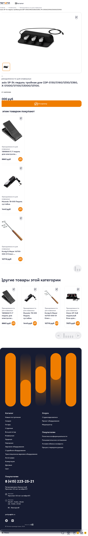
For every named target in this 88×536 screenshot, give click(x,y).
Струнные (9, 428)
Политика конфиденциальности (54, 436)
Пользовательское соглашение (54, 440)
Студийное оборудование (15, 450)
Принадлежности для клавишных (31, 7)
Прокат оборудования (50, 421)
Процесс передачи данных (52, 447)
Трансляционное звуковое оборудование (21, 454)
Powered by (27, 524)
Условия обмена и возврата (52, 444)
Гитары (8, 425)
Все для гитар (10, 432)
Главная (2, 7)
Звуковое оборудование (14, 447)
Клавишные (12, 7)
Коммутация (10, 461)
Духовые (8, 465)
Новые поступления (13, 417)
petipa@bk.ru (10, 514)
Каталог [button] (20, 3)
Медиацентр (47, 425)
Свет (7, 469)
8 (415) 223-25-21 (19, 481)
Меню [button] (6, 533)
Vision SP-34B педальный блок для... (72, 315)
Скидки (8, 421)
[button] (62, 532)
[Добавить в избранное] (76, 17)
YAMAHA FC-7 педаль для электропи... (7, 315)
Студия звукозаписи (50, 417)
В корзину (43, 104)
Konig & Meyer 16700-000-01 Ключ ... (51, 315)
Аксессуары (9, 458)
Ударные (8, 439)
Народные (9, 443)
